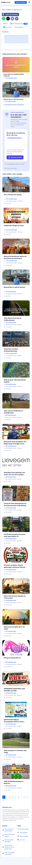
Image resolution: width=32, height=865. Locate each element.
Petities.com (5, 2)
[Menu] (29, 2)
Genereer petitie (16, 157)
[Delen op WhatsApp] (3, 18)
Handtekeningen (19, 24)
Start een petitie (20, 2)
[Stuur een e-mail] (12, 18)
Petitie (5, 24)
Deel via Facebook (12, 14)
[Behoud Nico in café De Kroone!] (16, 94)
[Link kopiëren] (16, 18)
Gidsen (5, 826)
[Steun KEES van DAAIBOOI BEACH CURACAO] (16, 68)
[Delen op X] (8, 18)
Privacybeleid (18, 27)
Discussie (8, 27)
